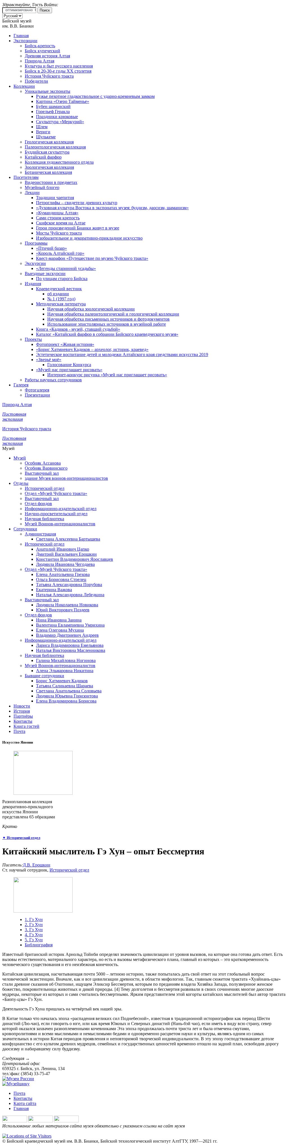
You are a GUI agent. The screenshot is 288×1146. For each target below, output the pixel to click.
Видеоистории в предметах (51, 182)
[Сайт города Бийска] (14, 1120)
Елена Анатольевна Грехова (63, 574)
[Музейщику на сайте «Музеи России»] (16, 1083)
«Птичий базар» (51, 248)
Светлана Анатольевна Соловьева (69, 690)
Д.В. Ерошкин (36, 865)
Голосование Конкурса (69, 364)
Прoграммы (36, 243)
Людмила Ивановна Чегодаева (65, 564)
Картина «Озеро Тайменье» (62, 101)
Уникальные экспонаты (47, 91)
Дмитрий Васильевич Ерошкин (66, 554)
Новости (22, 706)
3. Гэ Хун (34, 929)
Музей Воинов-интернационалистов (60, 523)
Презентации (37, 395)
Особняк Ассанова (43, 463)
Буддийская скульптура (47, 152)
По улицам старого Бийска (61, 278)
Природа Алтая (39, 60)
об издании (58, 293)
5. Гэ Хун (34, 939)
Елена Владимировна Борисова (66, 701)
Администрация (40, 534)
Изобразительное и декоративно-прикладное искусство (89, 238)
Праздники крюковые (57, 116)
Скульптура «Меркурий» (60, 121)
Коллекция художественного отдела (59, 162)
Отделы (21, 483)
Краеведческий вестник (59, 288)
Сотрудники (25, 528)
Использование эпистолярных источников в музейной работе (106, 324)
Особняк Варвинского (46, 468)
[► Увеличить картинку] (43, 911)
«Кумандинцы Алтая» (57, 212)
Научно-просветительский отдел (56, 513)
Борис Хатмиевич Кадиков (62, 680)
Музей (20, 458)
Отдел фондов (38, 503)
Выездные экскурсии (45, 273)
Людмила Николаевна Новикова (67, 604)
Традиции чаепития (55, 197)
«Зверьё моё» (48, 359)
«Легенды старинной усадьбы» (66, 268)
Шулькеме (46, 136)
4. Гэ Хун (34, 934)
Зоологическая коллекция (49, 167)
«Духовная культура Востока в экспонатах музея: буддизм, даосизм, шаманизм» (112, 207)
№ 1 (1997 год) (61, 298)
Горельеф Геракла (53, 111)
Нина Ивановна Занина (59, 620)
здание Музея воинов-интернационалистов (66, 478)
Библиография (39, 944)
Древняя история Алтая (47, 55)
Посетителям (26, 177)
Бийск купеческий (42, 50)
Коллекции (24, 86)
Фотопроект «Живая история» (65, 344)
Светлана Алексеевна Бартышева (68, 539)
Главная (21, 35)
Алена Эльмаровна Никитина (64, 670)
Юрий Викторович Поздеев (62, 609)
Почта (19, 731)
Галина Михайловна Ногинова (66, 660)
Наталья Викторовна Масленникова (70, 650)
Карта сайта (25, 1103)
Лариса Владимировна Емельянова (70, 645)
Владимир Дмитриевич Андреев (67, 635)
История (22, 711)
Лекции (32, 192)
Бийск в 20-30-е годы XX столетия (58, 71)
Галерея (21, 384)
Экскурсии (35, 263)
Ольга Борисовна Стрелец (61, 579)
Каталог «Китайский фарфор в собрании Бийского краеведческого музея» (107, 334)
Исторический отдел (44, 488)
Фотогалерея (37, 390)
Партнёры (23, 716)
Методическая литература (61, 303)
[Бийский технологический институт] (66, 1120)
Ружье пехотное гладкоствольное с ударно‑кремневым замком (95, 96)
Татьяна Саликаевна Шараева (64, 685)
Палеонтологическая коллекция (55, 147)
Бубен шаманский (53, 106)
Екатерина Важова (54, 589)
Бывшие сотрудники (44, 675)
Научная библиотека (44, 518)
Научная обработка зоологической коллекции (91, 309)
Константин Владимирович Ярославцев (74, 559)
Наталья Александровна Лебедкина (70, 594)
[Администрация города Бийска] (40, 1120)
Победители (36, 81)
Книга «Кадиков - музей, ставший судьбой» (78, 329)
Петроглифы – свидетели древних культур (76, 202)
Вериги (43, 131)
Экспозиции (25, 40)
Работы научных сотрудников (53, 379)
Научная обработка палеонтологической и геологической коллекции (113, 314)
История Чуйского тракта (49, 76)
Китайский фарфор (43, 157)
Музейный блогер (42, 187)
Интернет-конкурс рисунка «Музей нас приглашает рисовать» (107, 374)
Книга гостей (26, 726)
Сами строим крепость (58, 217)
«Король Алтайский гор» (60, 253)
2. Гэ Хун (34, 924)
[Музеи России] (18, 1078)
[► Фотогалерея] (43, 793)
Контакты (23, 721)
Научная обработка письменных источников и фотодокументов (108, 319)
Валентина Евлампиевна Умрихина (70, 625)
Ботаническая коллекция (48, 172)
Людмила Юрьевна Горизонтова (67, 696)
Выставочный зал (42, 473)
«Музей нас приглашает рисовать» (69, 369)
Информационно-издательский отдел (60, 508)
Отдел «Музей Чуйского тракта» (56, 493)
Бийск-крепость (40, 45)
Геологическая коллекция (49, 141)
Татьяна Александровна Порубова (69, 584)
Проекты (33, 339)
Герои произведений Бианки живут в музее (77, 228)
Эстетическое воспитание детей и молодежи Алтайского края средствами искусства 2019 (122, 354)
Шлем (42, 126)
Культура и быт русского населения (59, 66)
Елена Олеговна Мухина (60, 630)
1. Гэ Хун (34, 919)
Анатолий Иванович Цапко (62, 549)
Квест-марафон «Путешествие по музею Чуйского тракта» (92, 258)
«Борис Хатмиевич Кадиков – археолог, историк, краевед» (92, 349)
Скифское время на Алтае (61, 222)
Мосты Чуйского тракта (59, 233)
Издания (33, 283)
